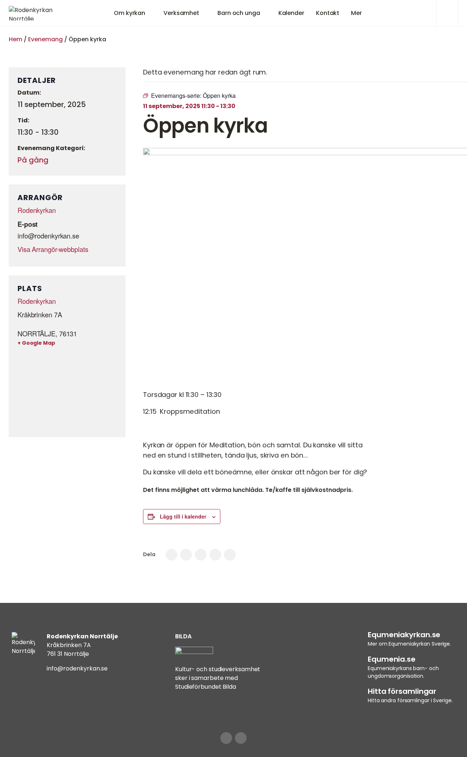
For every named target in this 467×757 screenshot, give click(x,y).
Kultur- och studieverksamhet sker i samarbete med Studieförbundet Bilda (217, 678)
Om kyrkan (129, 13)
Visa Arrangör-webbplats (53, 249)
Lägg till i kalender (183, 516)
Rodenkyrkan (37, 210)
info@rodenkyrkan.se (77, 668)
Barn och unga (238, 13)
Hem (15, 39)
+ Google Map (36, 343)
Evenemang (45, 39)
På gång (33, 160)
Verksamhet (181, 13)
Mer (356, 13)
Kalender (291, 13)
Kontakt (327, 13)
